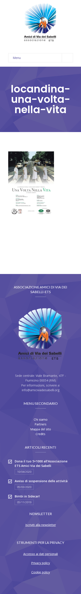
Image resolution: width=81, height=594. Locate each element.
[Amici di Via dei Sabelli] (40, 24)
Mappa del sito (40, 429)
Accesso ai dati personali (40, 554)
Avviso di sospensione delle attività (41, 481)
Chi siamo (41, 419)
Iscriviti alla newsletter (40, 525)
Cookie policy (40, 572)
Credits (40, 434)
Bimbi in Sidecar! (27, 496)
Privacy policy (40, 563)
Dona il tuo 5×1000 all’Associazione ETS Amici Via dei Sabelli (41, 463)
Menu (17, 58)
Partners (40, 424)
